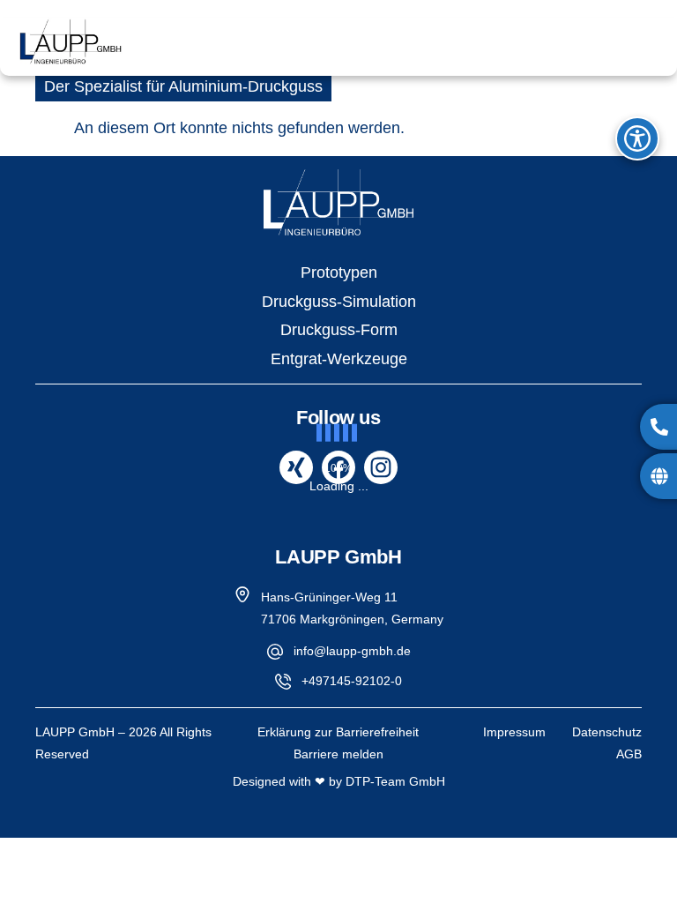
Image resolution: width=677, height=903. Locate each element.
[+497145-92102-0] (283, 682)
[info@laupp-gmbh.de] (275, 652)
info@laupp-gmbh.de (352, 651)
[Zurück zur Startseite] (338, 202)
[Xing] (296, 467)
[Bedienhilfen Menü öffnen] (637, 138)
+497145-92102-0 (351, 681)
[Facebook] (338, 467)
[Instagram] (381, 467)
